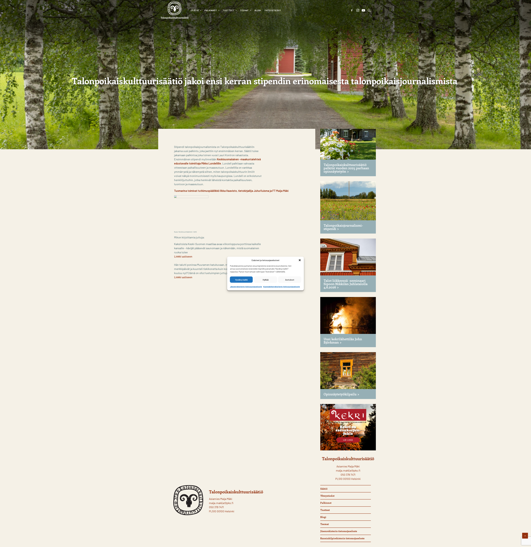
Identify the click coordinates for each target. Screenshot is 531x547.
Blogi (258, 10)
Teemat (244, 10)
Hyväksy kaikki (241, 279)
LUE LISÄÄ (348, 440)
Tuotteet (228, 10)
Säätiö (195, 10)
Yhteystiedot (272, 10)
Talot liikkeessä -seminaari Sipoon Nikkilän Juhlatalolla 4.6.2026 (346, 283)
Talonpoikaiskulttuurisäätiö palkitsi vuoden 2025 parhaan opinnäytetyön (346, 167)
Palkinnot (211, 10)
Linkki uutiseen (183, 256)
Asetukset (289, 279)
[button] (299, 260)
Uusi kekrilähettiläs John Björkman (343, 340)
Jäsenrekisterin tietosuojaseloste (246, 286)
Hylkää (266, 279)
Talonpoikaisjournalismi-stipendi (343, 227)
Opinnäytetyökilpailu (340, 394)
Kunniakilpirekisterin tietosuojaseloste (281, 286)
